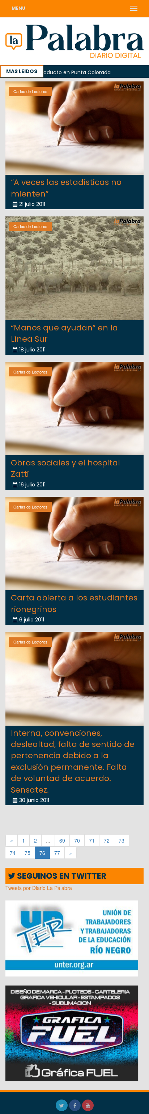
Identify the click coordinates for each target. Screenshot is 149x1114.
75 (27, 852)
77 (57, 852)
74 (13, 852)
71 (92, 840)
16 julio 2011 (32, 484)
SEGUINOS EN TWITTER (60, 876)
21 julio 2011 (32, 204)
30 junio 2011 (34, 800)
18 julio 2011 (32, 349)
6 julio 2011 (31, 619)
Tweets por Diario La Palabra (38, 887)
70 (77, 840)
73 (121, 840)
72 (107, 840)
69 (62, 840)
